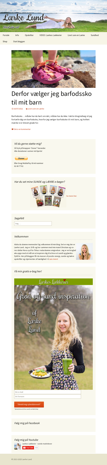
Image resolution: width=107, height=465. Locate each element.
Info (17, 35)
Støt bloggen (19, 41)
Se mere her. (71, 196)
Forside (6, 35)
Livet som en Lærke (76, 35)
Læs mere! (53, 259)
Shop (5, 41)
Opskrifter (29, 35)
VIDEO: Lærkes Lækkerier (51, 35)
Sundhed (95, 35)
